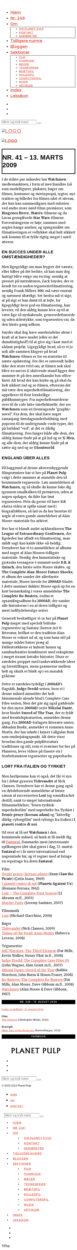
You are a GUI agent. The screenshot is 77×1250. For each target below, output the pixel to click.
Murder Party (13, 903)
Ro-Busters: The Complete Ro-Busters (32, 980)
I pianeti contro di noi (19, 884)
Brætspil (26, 71)
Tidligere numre (26, 40)
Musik (23, 81)
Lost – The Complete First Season (29, 893)
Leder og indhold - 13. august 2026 (22, 1009)
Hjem (15, 12)
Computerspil (30, 78)
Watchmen (10, 989)
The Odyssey (9, 1019)
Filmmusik (26, 60)
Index (16, 90)
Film (22, 57)
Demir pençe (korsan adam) (25, 874)
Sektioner (20, 52)
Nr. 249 (17, 18)
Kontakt (26, 32)
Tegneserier (29, 67)
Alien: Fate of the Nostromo (18, 1030)
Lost (5, 916)
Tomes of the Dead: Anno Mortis (28, 933)
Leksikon (19, 95)
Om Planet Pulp (31, 28)
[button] (39, 123)
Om (14, 24)
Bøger (24, 64)
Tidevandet (11, 928)
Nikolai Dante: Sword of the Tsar (28, 970)
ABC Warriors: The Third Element (29, 951)
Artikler (26, 85)
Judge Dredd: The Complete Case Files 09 (35, 960)
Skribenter (28, 35)
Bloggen (19, 46)
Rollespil (26, 74)
